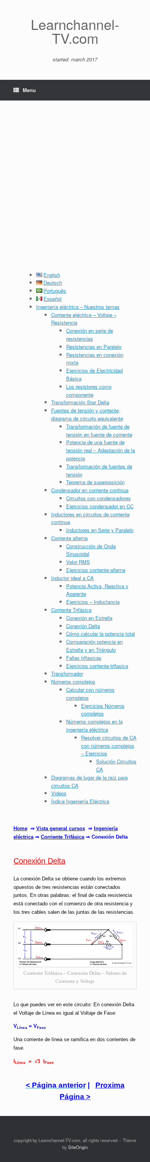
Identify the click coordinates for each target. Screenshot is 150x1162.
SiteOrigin (78, 1147)
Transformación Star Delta (80, 402)
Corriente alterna (69, 538)
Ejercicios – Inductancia (93, 601)
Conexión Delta (83, 626)
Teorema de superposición (95, 482)
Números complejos (73, 681)
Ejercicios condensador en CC (99, 506)
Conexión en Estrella (89, 617)
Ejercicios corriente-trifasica (97, 665)
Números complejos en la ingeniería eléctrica (94, 725)
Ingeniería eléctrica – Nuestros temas (78, 306)
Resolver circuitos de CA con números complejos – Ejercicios (109, 745)
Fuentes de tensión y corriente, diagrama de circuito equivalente (87, 414)
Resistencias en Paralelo (94, 346)
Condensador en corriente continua (89, 490)
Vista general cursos (60, 828)
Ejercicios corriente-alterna (95, 570)
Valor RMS (78, 561)
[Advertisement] (75, 192)
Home (20, 828)
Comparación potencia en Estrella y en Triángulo (94, 645)
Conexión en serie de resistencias (89, 334)
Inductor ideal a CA (72, 578)
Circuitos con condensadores (98, 498)
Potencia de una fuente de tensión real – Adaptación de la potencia (100, 450)
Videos (59, 793)
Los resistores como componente (89, 390)
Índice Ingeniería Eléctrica (80, 801)
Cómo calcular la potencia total (100, 633)
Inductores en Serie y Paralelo (99, 530)
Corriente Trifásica (71, 609)
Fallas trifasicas (84, 657)
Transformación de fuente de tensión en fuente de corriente (99, 430)
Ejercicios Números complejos (103, 709)
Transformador (67, 673)
